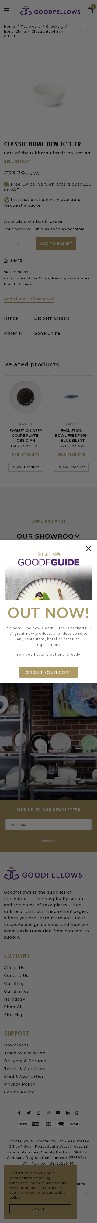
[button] (88, 548)
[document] (48, 611)
